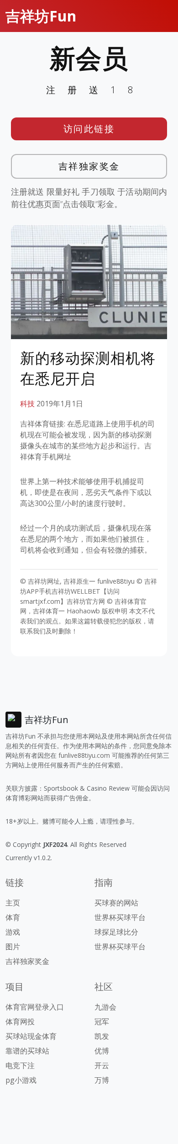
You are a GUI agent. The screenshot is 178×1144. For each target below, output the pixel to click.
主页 (12, 903)
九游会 (105, 1007)
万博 (101, 1080)
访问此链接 (89, 128)
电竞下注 (20, 1065)
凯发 (101, 1036)
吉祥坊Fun (40, 16)
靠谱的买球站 (27, 1051)
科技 (27, 404)
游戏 (12, 932)
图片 (12, 947)
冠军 (101, 1021)
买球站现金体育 (31, 1036)
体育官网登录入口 (34, 1007)
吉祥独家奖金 (89, 166)
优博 (101, 1051)
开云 (101, 1065)
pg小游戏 (21, 1080)
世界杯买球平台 (120, 917)
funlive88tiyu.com (84, 755)
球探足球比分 (116, 932)
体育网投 (20, 1021)
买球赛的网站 (116, 903)
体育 (12, 917)
